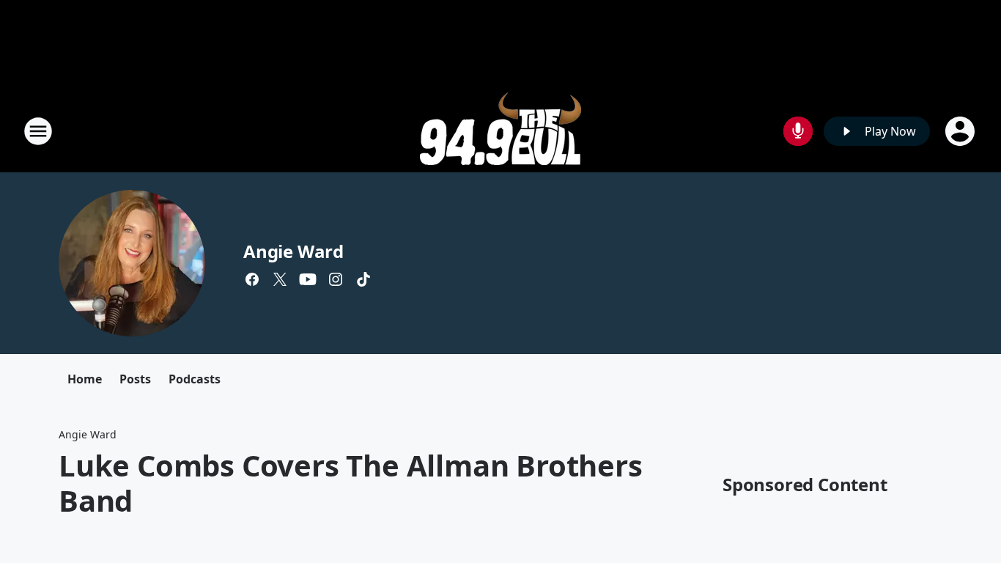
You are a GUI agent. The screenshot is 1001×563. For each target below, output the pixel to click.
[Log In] (961, 131)
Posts (135, 379)
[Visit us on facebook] (252, 279)
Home (84, 379)
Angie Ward (293, 251)
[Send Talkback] (798, 131)
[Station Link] (500, 130)
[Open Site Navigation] (38, 131)
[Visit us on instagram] (335, 279)
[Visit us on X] (280, 279)
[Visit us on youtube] (308, 279)
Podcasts (195, 379)
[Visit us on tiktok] (363, 279)
